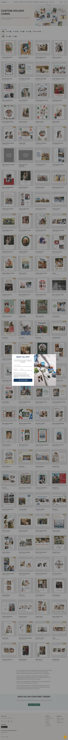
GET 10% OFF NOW (23, 380)
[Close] (54, 355)
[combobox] (16, 369)
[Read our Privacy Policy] (31, 374)
